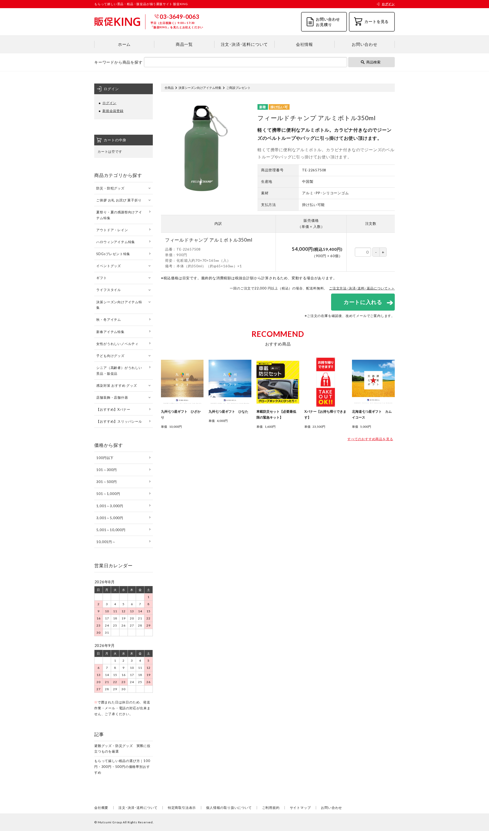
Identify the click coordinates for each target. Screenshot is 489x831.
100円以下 (105, 458)
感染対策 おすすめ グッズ (116, 385)
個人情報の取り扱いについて (229, 808)
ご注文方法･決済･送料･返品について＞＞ (362, 288)
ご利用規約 (271, 808)
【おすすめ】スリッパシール (119, 421)
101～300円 (106, 470)
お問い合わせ (364, 44)
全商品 (169, 88)
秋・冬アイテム (108, 319)
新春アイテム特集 (110, 332)
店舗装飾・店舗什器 (112, 397)
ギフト (101, 278)
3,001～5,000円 (109, 518)
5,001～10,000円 (110, 530)
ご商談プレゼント (238, 88)
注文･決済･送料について (244, 44)
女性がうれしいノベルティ (117, 344)
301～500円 (106, 482)
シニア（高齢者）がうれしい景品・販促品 (119, 371)
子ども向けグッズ (110, 356)
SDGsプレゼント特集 (113, 254)
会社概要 (101, 808)
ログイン (388, 4)
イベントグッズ (108, 266)
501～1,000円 (108, 494)
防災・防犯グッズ (110, 188)
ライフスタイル (108, 290)
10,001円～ (105, 542)
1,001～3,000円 (109, 506)
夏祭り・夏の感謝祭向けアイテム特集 (119, 215)
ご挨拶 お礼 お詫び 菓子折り (118, 200)
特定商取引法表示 (182, 808)
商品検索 (373, 62)
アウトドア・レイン (112, 230)
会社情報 (304, 44)
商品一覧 (184, 44)
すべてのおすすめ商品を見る (370, 439)
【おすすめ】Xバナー (113, 409)
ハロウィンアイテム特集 (115, 242)
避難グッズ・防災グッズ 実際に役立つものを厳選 (122, 749)
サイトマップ (300, 808)
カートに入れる (363, 302)
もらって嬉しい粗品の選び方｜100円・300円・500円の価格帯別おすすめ (122, 766)
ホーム (124, 44)
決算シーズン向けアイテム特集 (200, 88)
